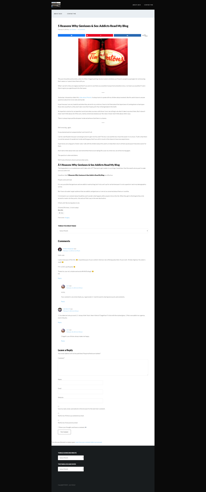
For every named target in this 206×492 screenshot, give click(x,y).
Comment (61, 358)
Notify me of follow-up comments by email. (71, 416)
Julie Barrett (66, 309)
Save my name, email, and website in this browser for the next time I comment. (81, 409)
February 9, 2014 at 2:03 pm (71, 311)
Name (60, 379)
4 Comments (81, 29)
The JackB (64, 5)
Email (59, 388)
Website (60, 397)
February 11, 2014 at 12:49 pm (71, 250)
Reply (60, 278)
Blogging (67, 217)
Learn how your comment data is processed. (88, 442)
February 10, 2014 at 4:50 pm (74, 332)
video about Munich (85, 97)
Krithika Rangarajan (68, 248)
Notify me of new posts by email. (68, 423)
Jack (67, 285)
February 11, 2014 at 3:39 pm (74, 288)
